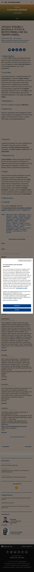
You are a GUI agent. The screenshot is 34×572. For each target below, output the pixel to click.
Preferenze (17, 305)
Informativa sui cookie (21, 288)
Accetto (17, 309)
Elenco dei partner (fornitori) (10, 300)
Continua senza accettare (25, 260)
